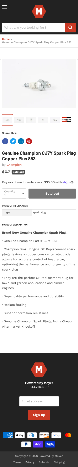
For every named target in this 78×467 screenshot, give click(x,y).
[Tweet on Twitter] (13, 141)
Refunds (44, 462)
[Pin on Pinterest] (29, 141)
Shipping (59, 462)
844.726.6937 (39, 387)
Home (6, 39)
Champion (14, 165)
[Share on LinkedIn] (21, 141)
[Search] (70, 27)
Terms (17, 462)
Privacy (30, 462)
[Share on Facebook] (5, 141)
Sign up (39, 415)
